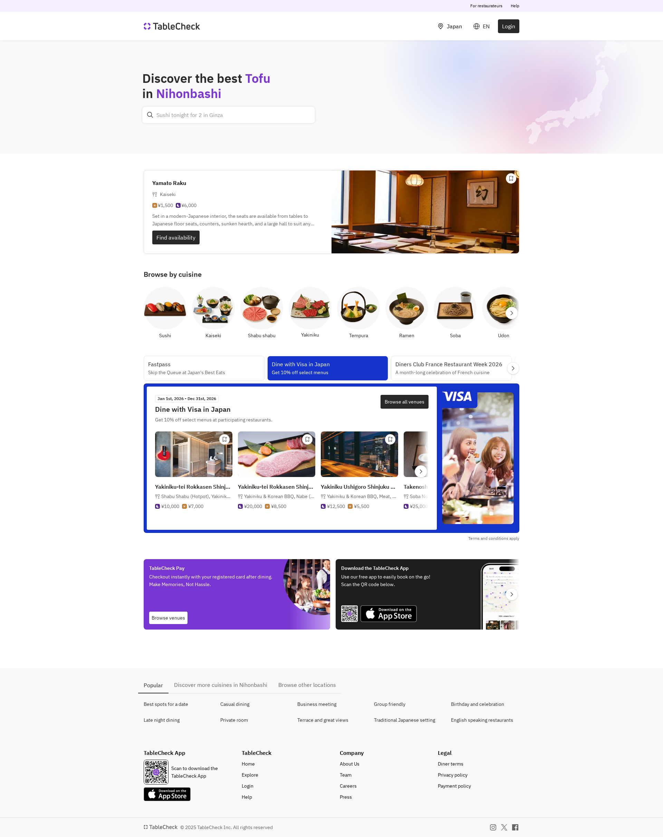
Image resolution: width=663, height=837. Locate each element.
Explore (250, 775)
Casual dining (234, 704)
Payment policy (454, 786)
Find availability (175, 237)
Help (515, 5)
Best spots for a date (166, 704)
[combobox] (228, 115)
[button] (196, 496)
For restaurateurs (486, 5)
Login (508, 26)
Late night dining (162, 720)
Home (248, 764)
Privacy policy (453, 775)
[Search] (150, 115)
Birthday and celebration (477, 704)
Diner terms (450, 764)
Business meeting (316, 704)
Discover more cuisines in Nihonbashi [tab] (220, 684)
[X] (504, 827)
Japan (454, 26)
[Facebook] (515, 827)
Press (346, 797)
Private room (234, 720)
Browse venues (168, 618)
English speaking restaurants (482, 720)
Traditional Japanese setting (404, 720)
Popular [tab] (153, 685)
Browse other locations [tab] (307, 684)
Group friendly (389, 704)
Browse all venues (404, 402)
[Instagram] (493, 827)
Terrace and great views (322, 720)
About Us (349, 764)
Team (346, 775)
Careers (348, 786)
